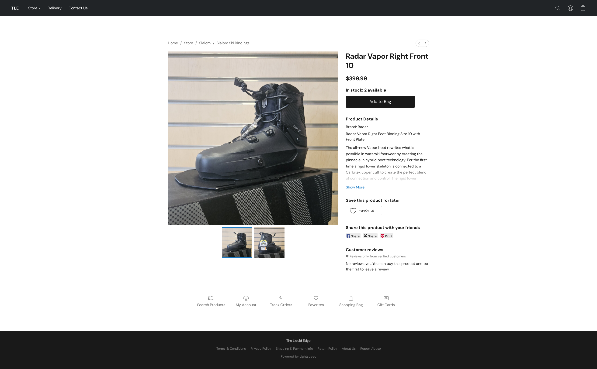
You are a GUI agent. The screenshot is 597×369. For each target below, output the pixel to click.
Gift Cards (386, 304)
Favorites (316, 304)
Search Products (211, 304)
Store (33, 8)
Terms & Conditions (231, 348)
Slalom (205, 43)
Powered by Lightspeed (298, 356)
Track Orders (281, 304)
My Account (246, 304)
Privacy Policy (260, 348)
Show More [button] (355, 187)
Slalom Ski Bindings (233, 43)
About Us (349, 348)
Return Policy (327, 348)
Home (173, 43)
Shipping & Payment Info (294, 348)
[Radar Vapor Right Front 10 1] (269, 242)
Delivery (55, 8)
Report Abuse (370, 348)
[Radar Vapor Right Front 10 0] (237, 242)
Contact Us (78, 8)
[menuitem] (419, 43)
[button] (15, 8)
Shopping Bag (351, 304)
